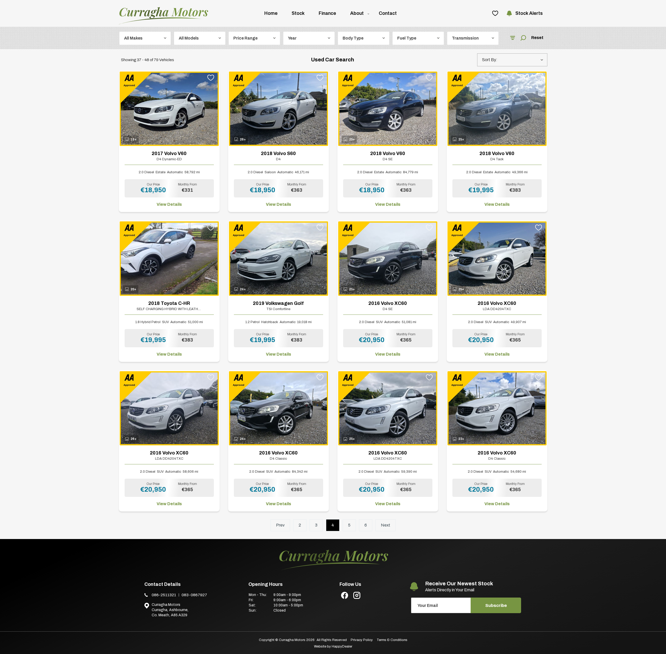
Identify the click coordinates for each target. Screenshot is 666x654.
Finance (327, 13)
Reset (537, 37)
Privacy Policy (362, 640)
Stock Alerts (529, 13)
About (357, 13)
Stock (298, 13)
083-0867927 (194, 595)
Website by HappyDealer (333, 646)
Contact (388, 13)
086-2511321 (164, 595)
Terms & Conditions (392, 640)
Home (271, 13)
